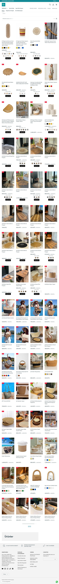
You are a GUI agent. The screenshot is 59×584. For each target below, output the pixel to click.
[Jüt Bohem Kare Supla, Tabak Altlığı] (22, 281)
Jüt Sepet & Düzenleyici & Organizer (35, 431)
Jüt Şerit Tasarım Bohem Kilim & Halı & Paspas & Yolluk (50, 432)
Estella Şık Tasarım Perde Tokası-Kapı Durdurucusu (50, 41)
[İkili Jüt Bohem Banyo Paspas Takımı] (22, 109)
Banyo (3, 10)
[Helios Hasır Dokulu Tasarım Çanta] (51, 72)
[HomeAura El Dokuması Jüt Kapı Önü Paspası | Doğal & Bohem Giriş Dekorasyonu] (8, 109)
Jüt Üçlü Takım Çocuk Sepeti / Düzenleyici (51, 466)
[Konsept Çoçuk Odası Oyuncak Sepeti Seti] (51, 489)
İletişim (49, 8)
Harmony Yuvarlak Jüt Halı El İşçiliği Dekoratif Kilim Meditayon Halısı (36, 84)
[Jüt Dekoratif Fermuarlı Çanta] (51, 314)
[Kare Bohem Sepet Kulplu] (36, 489)
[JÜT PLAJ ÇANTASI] (8, 420)
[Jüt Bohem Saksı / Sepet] (51, 281)
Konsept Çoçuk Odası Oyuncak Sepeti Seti (49, 500)
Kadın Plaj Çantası (6, 499)
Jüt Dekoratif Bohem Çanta (8, 324)
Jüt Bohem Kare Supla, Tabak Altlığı (21, 292)
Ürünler (4, 13)
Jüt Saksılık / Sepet (20, 430)
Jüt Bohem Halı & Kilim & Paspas (21, 157)
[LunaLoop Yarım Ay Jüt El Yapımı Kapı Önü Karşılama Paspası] (8, 525)
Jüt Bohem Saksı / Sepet (50, 291)
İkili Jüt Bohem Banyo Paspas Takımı (20, 120)
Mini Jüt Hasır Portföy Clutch (51, 535)
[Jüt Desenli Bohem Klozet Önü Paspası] (51, 348)
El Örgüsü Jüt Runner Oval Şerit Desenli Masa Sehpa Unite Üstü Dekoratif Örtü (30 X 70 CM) (7, 43)
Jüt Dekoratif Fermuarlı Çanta (50, 325)
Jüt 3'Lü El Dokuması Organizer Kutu (49, 120)
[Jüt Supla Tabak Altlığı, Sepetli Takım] (22, 455)
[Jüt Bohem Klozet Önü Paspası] (36, 281)
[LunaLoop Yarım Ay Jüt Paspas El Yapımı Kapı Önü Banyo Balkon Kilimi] (22, 525)
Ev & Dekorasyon (18, 10)
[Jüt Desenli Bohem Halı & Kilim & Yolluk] (36, 348)
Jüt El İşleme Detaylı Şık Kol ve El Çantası (22, 393)
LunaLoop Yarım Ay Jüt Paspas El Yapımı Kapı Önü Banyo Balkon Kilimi (22, 537)
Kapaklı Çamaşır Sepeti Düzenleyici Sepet (21, 500)
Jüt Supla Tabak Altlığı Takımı (7, 466)
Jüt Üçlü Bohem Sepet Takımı (35, 466)
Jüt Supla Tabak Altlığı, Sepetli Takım (21, 466)
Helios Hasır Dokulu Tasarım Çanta (51, 83)
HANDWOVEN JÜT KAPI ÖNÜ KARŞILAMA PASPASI (22, 83)
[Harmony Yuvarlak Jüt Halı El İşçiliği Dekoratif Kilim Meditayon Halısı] (36, 72)
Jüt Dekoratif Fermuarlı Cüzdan (7, 359)
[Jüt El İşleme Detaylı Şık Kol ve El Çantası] (22, 382)
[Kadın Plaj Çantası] (8, 489)
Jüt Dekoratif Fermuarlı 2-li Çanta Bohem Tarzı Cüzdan (22, 325)
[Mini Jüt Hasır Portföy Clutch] (51, 525)
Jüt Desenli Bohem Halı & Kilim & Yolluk (35, 359)
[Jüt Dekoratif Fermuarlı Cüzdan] (8, 348)
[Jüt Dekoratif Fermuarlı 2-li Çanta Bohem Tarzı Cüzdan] (22, 314)
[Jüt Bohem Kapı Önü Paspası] (8, 281)
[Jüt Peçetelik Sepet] (51, 382)
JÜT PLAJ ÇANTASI (6, 430)
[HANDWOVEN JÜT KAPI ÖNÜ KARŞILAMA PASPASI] (22, 72)
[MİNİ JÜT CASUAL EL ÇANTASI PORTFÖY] (36, 525)
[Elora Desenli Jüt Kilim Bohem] (36, 31)
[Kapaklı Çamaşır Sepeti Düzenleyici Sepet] (22, 489)
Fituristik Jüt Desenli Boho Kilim (7, 83)
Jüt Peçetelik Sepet (49, 392)
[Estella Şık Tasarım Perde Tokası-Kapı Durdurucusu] (51, 31)
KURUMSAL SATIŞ (42, 8)
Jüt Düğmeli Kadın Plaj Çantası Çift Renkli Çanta (7, 393)
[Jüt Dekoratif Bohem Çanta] (8, 314)
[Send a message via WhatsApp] (56, 581)
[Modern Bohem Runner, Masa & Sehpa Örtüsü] (8, 564)
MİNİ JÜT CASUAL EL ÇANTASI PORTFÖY (35, 536)
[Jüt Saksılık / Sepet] (22, 420)
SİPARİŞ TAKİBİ (33, 8)
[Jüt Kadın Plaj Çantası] (36, 382)
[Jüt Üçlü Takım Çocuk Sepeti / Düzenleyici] (51, 455)
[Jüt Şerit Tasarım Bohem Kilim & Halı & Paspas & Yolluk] (51, 420)
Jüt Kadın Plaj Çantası (35, 392)
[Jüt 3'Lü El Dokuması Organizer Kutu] (51, 109)
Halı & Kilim (11, 8)
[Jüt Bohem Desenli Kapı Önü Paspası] (8, 146)
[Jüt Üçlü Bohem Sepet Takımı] (36, 455)
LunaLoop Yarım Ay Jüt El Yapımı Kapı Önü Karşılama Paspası (8, 537)
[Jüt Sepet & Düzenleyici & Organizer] (36, 420)
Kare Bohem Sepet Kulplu (36, 499)
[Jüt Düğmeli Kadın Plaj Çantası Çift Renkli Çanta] (8, 382)
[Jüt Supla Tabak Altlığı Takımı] (8, 455)
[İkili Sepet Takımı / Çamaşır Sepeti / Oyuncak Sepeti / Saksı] (36, 109)
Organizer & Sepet (10, 10)
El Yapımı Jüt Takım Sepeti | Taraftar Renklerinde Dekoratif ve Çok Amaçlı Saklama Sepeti (22, 43)
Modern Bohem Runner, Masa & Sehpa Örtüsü (7, 575)
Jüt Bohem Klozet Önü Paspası (35, 292)
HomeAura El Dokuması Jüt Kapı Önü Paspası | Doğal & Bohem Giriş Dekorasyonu (8, 121)
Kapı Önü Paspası (19, 8)
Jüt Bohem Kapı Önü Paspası (6, 292)
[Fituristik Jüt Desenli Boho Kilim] (8, 72)
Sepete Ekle (8, 58)
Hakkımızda (54, 8)
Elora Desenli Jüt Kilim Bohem (35, 41)
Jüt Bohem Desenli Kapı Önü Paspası (8, 157)
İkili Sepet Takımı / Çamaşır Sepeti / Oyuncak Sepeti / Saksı (36, 121)
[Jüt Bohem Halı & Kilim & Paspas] (22, 146)
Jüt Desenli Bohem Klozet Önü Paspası (50, 359)
